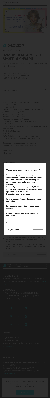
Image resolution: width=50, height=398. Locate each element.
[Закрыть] (43, 166)
